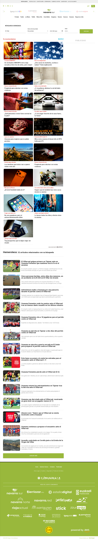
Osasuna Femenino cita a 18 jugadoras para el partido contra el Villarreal (42, 318)
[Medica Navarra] (27, 515)
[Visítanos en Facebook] (3, 6)
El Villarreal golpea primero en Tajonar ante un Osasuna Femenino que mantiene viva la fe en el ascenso (40, 263)
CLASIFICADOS (64, 1)
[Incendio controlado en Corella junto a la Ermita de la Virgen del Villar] (11, 445)
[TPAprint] (70, 515)
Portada (17, 17)
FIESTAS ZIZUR (32, 1)
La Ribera (27, 17)
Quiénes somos (44, 467)
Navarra (60, 17)
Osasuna (71, 17)
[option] (49, 11)
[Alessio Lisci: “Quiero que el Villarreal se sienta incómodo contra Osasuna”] (11, 417)
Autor (66, 28)
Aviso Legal (37, 471)
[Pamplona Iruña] (84, 515)
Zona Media (47, 17)
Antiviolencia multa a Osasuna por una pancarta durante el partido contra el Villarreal (40, 290)
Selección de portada (33, 28)
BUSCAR (86, 31)
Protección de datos (58, 471)
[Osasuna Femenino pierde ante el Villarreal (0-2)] (11, 376)
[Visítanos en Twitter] (5, 6)
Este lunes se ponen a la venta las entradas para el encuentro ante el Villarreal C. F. (41, 359)
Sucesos (65, 17)
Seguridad (49, 471)
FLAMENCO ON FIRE (56, 1)
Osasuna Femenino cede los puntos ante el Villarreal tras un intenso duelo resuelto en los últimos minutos (42, 304)
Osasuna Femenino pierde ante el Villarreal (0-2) (40, 372)
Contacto (52, 467)
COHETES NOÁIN (40, 1)
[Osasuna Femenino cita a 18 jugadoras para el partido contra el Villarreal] (11, 321)
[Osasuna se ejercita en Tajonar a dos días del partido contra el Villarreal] (11, 335)
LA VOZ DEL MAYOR (72, 1)
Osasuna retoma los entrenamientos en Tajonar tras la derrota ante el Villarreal (41, 386)
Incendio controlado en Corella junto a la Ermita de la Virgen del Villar (42, 441)
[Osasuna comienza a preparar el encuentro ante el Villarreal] (11, 430)
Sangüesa (53, 17)
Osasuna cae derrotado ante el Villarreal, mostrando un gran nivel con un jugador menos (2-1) (42, 400)
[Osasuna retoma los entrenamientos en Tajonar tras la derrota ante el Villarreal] (11, 389)
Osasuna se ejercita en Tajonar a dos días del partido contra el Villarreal (42, 332)
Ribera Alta (39, 17)
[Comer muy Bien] (41, 515)
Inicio (36, 467)
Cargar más (33, 455)
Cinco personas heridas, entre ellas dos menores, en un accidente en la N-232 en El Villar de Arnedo (42, 277)
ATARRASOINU (47, 1)
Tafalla (33, 17)
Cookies (43, 471)
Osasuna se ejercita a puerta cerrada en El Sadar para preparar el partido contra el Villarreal (40, 345)
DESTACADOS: (24, 1)
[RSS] (12, 6)
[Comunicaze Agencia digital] (49, 478)
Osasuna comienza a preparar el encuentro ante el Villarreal (41, 427)
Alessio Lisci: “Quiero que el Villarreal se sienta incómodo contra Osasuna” (40, 414)
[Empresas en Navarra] (13, 515)
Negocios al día (79, 17)
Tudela (22, 17)
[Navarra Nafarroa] (49, 521)
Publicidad (59, 467)
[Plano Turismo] (56, 515)
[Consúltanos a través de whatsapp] (10, 6)
